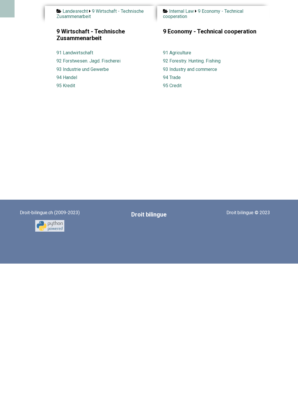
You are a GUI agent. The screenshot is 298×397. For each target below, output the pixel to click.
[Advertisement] (151, 137)
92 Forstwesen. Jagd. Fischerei (88, 61)
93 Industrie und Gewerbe (82, 69)
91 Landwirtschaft (74, 53)
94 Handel (66, 77)
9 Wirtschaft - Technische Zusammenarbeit (100, 13)
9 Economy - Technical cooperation (203, 13)
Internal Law (181, 11)
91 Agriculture (177, 53)
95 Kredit (65, 85)
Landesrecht (75, 11)
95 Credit (172, 85)
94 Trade (172, 77)
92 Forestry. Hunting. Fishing (192, 61)
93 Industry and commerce (190, 69)
